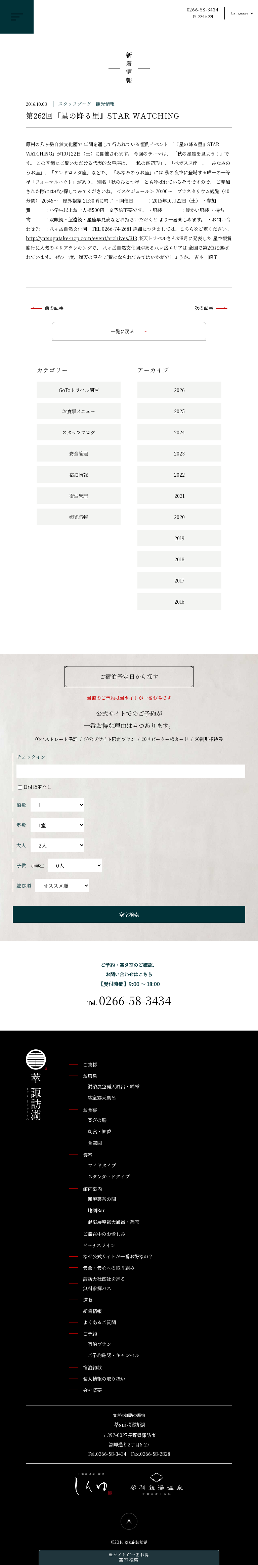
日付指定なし (37, 786)
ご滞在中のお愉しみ (104, 1233)
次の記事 (204, 307)
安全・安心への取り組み (109, 1267)
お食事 (90, 1109)
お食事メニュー (78, 411)
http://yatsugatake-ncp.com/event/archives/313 (81, 238)
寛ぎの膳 (97, 1120)
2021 (179, 495)
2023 (179, 453)
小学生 (38, 865)
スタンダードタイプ (109, 1176)
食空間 (95, 1142)
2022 (179, 474)
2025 (179, 411)
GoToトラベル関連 (79, 390)
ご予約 (90, 1333)
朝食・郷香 (99, 1131)
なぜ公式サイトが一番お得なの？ (118, 1256)
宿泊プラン (99, 1344)
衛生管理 (78, 495)
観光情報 (105, 103)
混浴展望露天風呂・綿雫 (113, 1086)
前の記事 (54, 307)
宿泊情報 (78, 474)
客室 (87, 1154)
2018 (179, 559)
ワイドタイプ (102, 1165)
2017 (179, 580)
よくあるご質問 (99, 1322)
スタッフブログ (74, 103)
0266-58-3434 (203, 12)
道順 (87, 1299)
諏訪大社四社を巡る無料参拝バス (104, 1283)
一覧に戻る (123, 331)
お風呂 (90, 1076)
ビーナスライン (99, 1245)
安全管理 (78, 453)
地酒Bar (96, 1210)
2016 (179, 601)
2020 (179, 517)
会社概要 (92, 1390)
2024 (179, 432)
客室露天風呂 (102, 1097)
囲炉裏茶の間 (102, 1199)
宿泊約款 (92, 1367)
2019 (179, 538)
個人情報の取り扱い (104, 1378)
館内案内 (92, 1188)
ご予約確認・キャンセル (113, 1355)
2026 (179, 390)
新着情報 (129, 69)
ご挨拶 (90, 1064)
